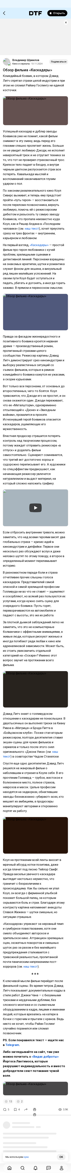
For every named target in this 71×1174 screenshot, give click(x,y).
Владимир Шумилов (25, 60)
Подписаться (58, 61)
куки (26, 1157)
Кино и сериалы (21, 63)
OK (61, 1157)
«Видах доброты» (45, 1056)
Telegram (12, 1045)
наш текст (32, 228)
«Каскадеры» (39, 245)
